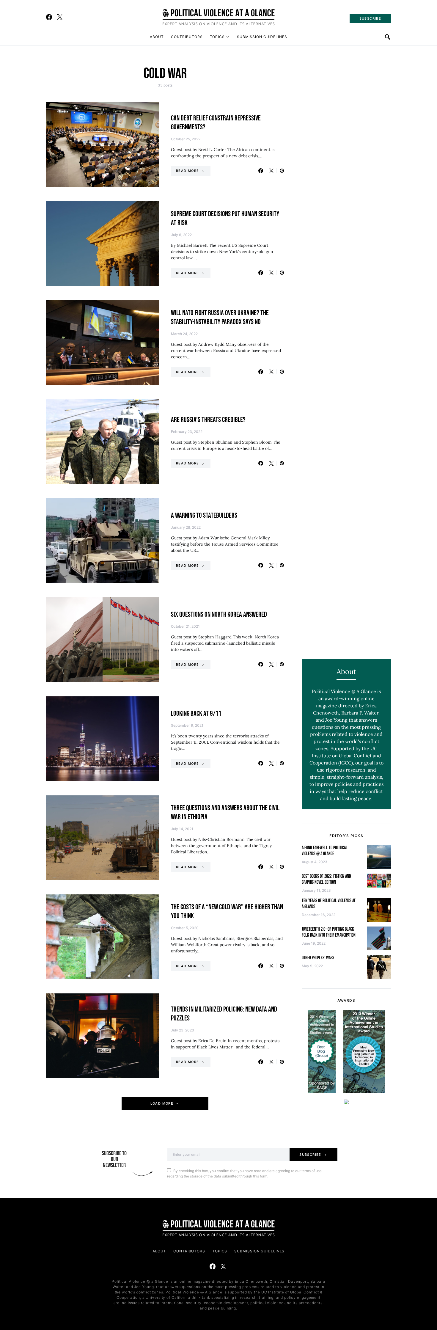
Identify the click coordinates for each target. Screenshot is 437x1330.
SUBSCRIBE (370, 18)
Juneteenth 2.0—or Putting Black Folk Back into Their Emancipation (329, 932)
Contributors (187, 36)
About (157, 36)
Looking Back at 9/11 (196, 713)
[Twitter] (60, 17)
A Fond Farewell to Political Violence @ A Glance (325, 851)
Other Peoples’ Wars (318, 958)
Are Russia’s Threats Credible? (208, 419)
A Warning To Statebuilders (204, 515)
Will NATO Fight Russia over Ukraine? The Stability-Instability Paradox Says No (220, 317)
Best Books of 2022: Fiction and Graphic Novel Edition (326, 879)
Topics (217, 36)
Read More (187, 171)
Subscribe (310, 1154)
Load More (161, 1103)
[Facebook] (49, 17)
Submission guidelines (262, 36)
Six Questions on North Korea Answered (219, 614)
